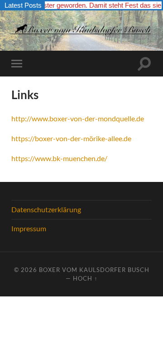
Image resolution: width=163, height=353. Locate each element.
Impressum (28, 228)
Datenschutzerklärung (46, 209)
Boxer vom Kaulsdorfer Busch (94, 269)
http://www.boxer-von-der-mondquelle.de (77, 118)
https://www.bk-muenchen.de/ (59, 158)
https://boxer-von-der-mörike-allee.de (71, 138)
